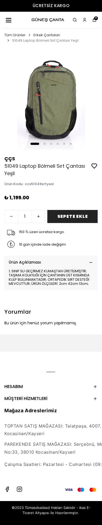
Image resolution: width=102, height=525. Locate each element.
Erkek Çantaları (46, 35)
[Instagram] (19, 489)
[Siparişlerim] (84, 20)
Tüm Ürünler (15, 35)
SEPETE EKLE (72, 216)
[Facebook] (7, 489)
